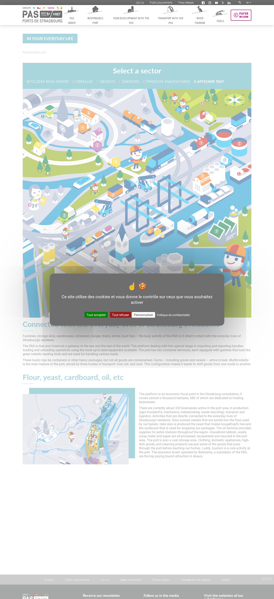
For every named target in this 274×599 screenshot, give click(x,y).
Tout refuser (120, 315)
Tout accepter (96, 315)
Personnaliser (143, 315)
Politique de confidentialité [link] (173, 315)
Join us (140, 2)
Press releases (186, 2)
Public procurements (161, 2)
